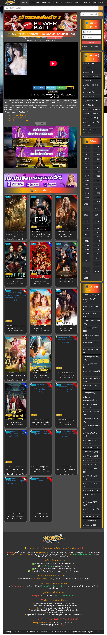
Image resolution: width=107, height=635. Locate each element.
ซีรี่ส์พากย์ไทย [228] (92, 516)
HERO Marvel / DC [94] (91, 496)
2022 (97, 265)
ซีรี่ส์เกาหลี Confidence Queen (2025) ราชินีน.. (40, 421)
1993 (86, 189)
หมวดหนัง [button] (45, 2)
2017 (98, 249)
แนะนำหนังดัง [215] (91, 452)
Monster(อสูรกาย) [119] (90, 420)
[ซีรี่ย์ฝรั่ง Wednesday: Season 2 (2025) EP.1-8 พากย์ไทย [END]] (66, 401)
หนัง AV (78, 2)
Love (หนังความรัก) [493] (90, 308)
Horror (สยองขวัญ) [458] (91, 358)
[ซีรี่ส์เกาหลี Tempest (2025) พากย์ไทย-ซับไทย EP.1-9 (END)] (66, 307)
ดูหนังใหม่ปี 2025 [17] (92, 118)
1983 (98, 167)
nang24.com (98, 632)
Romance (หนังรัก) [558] (90, 329)
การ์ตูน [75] (89, 72)
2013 (98, 241)
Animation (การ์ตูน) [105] (91, 344)
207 (86, 154)
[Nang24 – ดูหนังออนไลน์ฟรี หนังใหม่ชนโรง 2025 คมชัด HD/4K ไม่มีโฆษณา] (10, 2)
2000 (86, 204)
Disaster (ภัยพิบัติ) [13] (90, 387)
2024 (97, 271)
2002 (97, 208)
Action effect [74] (92, 447)
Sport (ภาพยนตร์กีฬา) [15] (91, 427)
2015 (98, 245)
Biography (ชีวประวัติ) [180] (91, 373)
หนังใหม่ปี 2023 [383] (92, 109)
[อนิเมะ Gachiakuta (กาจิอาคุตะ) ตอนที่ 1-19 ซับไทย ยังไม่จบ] (41, 260)
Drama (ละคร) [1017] (92, 295)
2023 (86, 271)
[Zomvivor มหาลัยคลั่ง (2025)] (15, 260)
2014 (86, 245)
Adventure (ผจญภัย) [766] (91, 322)
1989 (86, 180)
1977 (98, 159)
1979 (86, 163)
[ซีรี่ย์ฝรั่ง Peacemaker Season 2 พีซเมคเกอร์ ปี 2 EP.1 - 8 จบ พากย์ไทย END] (41, 354)
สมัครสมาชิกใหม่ (96, 47)
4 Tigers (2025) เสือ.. (66, 279)
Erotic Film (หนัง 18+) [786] (91, 413)
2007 (86, 228)
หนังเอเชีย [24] (90, 80)
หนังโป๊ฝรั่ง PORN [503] (90, 503)
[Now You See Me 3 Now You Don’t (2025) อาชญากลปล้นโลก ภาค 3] (15, 213)
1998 (86, 197)
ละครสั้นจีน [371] (90, 520)
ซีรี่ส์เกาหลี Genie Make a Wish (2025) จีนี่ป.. (41, 327)
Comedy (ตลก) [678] (89, 315)
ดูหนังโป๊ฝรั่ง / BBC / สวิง (18, 118)
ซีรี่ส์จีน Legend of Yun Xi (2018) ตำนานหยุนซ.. (15, 327)
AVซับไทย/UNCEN (33, 38)
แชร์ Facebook (39, 88)
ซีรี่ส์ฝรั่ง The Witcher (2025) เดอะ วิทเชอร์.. (66, 233)
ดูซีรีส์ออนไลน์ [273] (92, 490)
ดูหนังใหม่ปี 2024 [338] (90, 478)
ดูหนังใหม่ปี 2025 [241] (90, 485)
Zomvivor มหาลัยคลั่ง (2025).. (15, 280)
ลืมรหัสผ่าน (85, 47)
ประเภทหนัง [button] (57, 2)
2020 (86, 260)
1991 (86, 184)
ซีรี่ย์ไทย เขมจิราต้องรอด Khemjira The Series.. (66, 374)
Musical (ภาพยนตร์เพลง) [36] (90, 406)
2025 (86, 278)
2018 (86, 254)
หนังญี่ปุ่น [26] (90, 105)
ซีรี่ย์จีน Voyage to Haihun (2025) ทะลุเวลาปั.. (15, 421)
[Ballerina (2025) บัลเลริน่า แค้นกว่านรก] (41, 448)
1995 (98, 189)
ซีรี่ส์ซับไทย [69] (90, 525)
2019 (98, 254)
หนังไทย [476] (90, 96)
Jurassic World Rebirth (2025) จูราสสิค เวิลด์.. (15, 515)
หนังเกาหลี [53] (90, 92)
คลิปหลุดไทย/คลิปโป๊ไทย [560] (91, 124)
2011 (98, 237)
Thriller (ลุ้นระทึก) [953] (90, 434)
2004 (97, 215)
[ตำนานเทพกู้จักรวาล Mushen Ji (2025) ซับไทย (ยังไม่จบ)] (15, 448)
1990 (98, 180)
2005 (86, 221)
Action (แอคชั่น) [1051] (89, 300)
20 (98, 150)
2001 (98, 201)
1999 (98, 197)
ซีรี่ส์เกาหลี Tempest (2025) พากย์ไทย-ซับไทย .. (66, 327)
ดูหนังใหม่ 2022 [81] (92, 456)
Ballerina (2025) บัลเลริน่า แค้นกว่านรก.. (40, 468)
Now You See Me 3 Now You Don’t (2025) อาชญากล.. (15, 234)
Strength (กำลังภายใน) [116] (89, 442)
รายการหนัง (35, 2)
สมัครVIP (87, 2)
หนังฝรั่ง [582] (90, 68)
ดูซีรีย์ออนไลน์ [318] (91, 101)
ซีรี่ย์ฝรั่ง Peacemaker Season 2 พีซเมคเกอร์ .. (40, 374)
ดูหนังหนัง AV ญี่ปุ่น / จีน (18, 115)
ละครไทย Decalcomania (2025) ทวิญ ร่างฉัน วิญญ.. (41, 233)
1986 (98, 171)
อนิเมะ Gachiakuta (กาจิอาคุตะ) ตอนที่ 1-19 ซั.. (41, 280)
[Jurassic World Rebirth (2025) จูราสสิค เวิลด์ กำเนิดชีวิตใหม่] (15, 495)
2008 (97, 228)
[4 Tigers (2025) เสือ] (66, 260)
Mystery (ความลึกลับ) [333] (91, 380)
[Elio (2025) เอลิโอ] (41, 495)
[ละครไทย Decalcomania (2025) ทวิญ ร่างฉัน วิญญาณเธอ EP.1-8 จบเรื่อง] (41, 213)
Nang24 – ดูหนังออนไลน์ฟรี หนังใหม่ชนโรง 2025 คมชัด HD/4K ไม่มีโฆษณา (44, 632)
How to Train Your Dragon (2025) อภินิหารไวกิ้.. (66, 469)
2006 (97, 221)
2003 (86, 215)
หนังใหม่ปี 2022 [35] (92, 76)
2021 (98, 258)
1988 (98, 176)
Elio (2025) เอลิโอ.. (41, 514)
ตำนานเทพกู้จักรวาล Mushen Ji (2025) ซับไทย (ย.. (15, 469)
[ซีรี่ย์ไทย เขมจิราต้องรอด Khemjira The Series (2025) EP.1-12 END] (66, 354)
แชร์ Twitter (51, 88)
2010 (98, 232)
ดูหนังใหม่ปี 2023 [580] (90, 470)
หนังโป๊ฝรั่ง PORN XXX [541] (90, 131)
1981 (86, 167)
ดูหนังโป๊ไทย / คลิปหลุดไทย (18, 120)
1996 (86, 193)
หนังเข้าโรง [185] (90, 460)
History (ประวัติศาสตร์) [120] (90, 398)
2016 (86, 249)
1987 (86, 176)
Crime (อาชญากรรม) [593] (91, 336)
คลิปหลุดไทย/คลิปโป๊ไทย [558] (91, 511)
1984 (86, 171)
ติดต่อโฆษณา (98, 2)
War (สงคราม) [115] (92, 393)
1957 (87, 159)
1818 (98, 154)
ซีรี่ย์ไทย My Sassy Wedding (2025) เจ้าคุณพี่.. (15, 375)
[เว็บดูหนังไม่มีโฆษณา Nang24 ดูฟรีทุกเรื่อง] (40, 132)
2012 (86, 241)
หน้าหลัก (24, 2)
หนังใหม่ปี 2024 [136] (92, 113)
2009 (86, 235)
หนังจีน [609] (89, 63)
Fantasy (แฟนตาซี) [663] (90, 351)
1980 (98, 163)
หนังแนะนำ (68, 2)
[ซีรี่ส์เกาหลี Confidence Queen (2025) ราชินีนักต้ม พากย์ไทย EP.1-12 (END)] (41, 401)
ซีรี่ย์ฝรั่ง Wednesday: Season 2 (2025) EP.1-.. (66, 421)
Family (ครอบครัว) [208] (90, 365)
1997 (98, 193)
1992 (98, 184)
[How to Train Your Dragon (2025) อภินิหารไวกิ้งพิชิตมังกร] (66, 448)
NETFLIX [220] (90, 464)
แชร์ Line (61, 88)
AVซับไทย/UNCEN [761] (90, 86)
